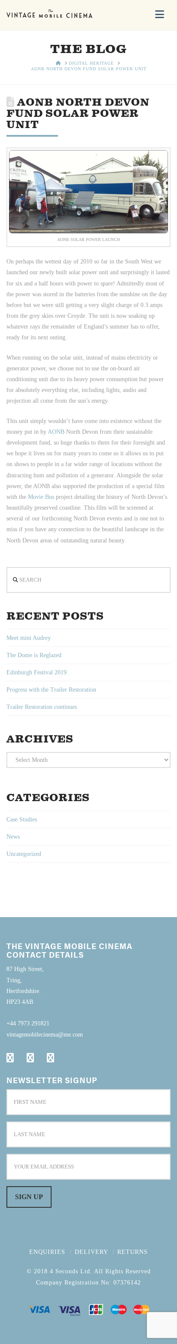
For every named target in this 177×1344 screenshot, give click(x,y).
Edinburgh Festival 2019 (36, 672)
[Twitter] (30, 1057)
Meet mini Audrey (28, 638)
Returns (132, 1252)
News (13, 836)
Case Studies (21, 819)
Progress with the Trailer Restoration (51, 689)
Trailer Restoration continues (41, 707)
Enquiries (47, 1252)
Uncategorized (23, 854)
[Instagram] (50, 1057)
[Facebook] (10, 1057)
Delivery (91, 1252)
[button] (160, 14)
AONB (56, 432)
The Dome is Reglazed (33, 655)
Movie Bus (40, 497)
